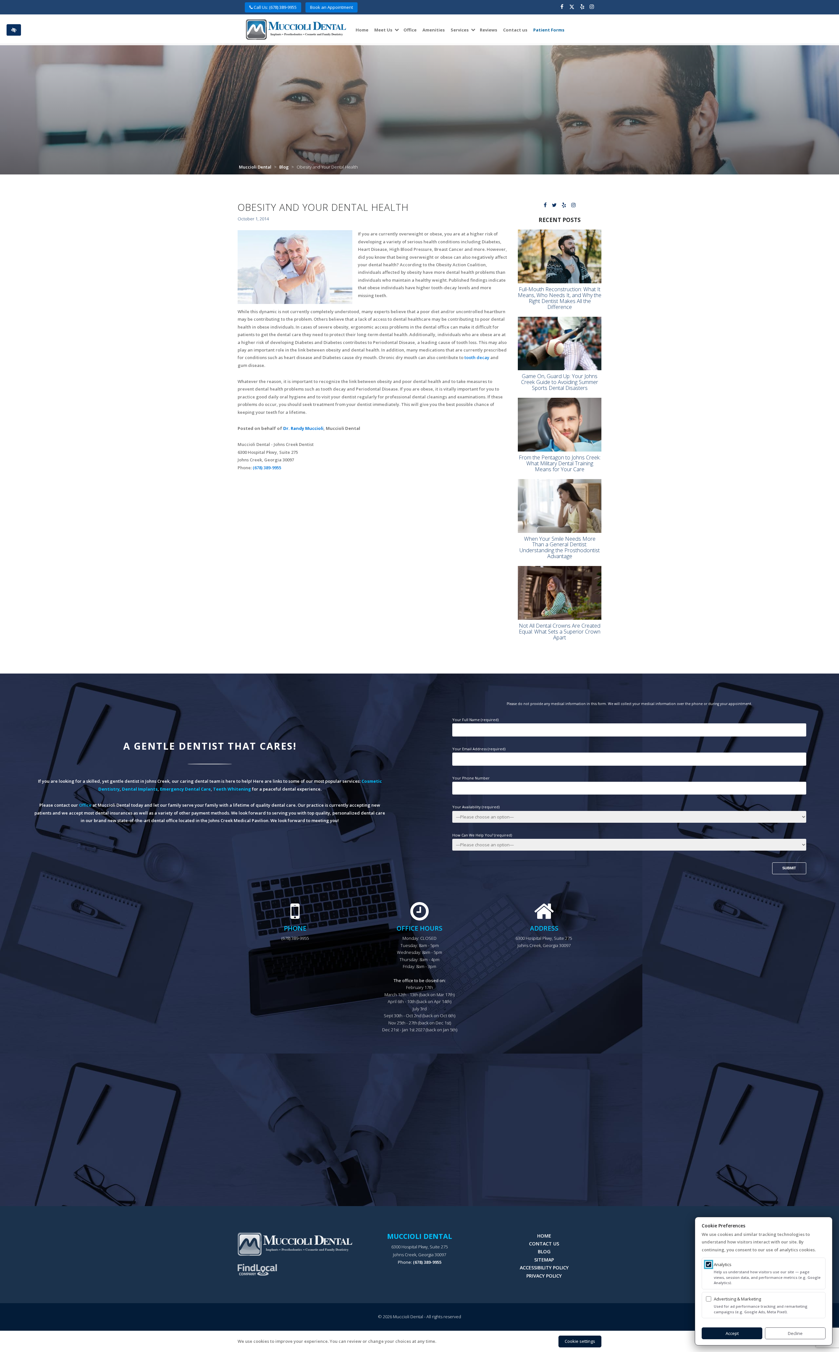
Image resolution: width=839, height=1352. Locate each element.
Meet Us (383, 30)
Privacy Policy (544, 1276)
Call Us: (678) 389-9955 (275, 7)
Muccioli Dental (255, 167)
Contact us (515, 30)
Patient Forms (548, 30)
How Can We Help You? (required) (482, 835)
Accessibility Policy (544, 1267)
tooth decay (476, 357)
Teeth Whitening (232, 789)
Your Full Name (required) (475, 719)
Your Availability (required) (475, 806)
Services (460, 30)
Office (410, 30)
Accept (732, 1333)
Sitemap (544, 1260)
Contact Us (544, 1244)
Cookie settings (580, 1341)
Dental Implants (140, 789)
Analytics (723, 1264)
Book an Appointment (331, 7)
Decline (795, 1333)
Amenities (433, 30)
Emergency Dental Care (185, 789)
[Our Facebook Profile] (561, 7)
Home (362, 30)
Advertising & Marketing (737, 1299)
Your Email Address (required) (478, 748)
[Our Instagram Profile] (592, 7)
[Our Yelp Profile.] (582, 7)
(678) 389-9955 (267, 468)
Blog (284, 167)
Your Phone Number (471, 778)
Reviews (488, 30)
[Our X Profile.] (572, 7)
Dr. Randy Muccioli (303, 428)
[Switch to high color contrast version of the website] (14, 29)
